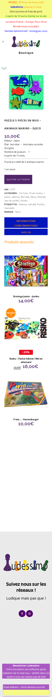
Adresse (23, 204)
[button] (23, 68)
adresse (15, 196)
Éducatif (41, 196)
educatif (32, 204)
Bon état (25, 196)
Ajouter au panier (18, 179)
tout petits (10, 208)
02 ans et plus (35, 193)
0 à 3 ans (23, 193)
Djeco (33, 196)
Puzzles (24, 200)
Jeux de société (12, 200)
